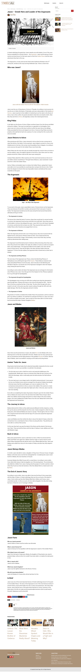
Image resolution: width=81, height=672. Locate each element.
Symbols (54, 3)
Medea (33, 300)
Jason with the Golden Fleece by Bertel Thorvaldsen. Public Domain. (31, 104)
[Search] (72, 11)
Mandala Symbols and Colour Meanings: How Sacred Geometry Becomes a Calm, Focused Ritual (67, 18)
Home (8, 8)
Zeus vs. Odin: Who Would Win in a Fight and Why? (48, 633)
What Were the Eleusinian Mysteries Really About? (24, 633)
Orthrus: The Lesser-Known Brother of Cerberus (12, 633)
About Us (61, 3)
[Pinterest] (12, 657)
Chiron (20, 116)
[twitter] (8, 657)
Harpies (32, 261)
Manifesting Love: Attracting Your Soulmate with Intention (62, 663)
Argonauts (34, 54)
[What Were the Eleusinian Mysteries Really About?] (24, 619)
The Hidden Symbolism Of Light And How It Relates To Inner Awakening (66, 24)
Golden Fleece (41, 56)
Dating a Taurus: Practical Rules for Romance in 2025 (61, 662)
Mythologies (46, 3)
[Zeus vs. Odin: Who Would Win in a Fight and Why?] (48, 619)
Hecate (40, 356)
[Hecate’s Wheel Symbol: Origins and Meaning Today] (36, 619)
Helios (10, 467)
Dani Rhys (13, 14)
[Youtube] (10, 657)
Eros (36, 352)
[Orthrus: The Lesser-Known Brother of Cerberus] (12, 619)
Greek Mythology (19, 8)
